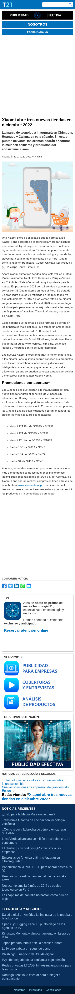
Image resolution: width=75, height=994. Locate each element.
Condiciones (53, 989)
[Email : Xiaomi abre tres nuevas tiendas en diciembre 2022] (29, 586)
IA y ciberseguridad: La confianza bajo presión (33, 959)
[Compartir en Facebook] (4, 586)
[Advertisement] (37, 77)
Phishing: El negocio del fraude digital (28, 954)
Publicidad (35, 989)
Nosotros (19, 989)
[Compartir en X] (10, 586)
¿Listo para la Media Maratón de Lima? (28, 814)
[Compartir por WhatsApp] (22, 586)
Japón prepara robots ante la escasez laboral (32, 943)
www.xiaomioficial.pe (30, 485)
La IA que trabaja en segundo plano (26, 948)
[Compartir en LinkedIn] (16, 586)
